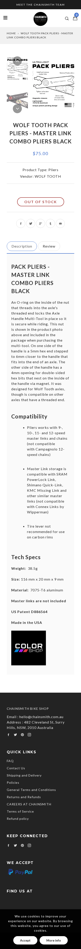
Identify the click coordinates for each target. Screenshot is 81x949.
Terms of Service (20, 811)
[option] (53, 84)
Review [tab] (49, 246)
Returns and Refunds (24, 797)
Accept (25, 940)
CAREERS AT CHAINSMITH (29, 804)
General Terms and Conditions (31, 790)
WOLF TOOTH (48, 176)
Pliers (53, 170)
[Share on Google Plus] (40, 223)
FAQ (10, 761)
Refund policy (18, 818)
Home (11, 33)
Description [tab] (21, 246)
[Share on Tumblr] (50, 223)
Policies (13, 782)
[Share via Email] (60, 223)
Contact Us (16, 768)
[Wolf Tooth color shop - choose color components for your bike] (28, 664)
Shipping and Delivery (24, 775)
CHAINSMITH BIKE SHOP (28, 708)
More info (53, 940)
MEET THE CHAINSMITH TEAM (40, 4)
